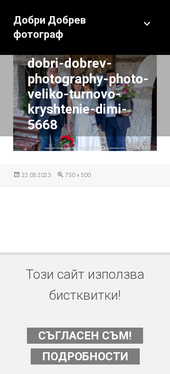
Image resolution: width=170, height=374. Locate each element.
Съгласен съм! (85, 335)
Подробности (85, 356)
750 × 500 (78, 175)
